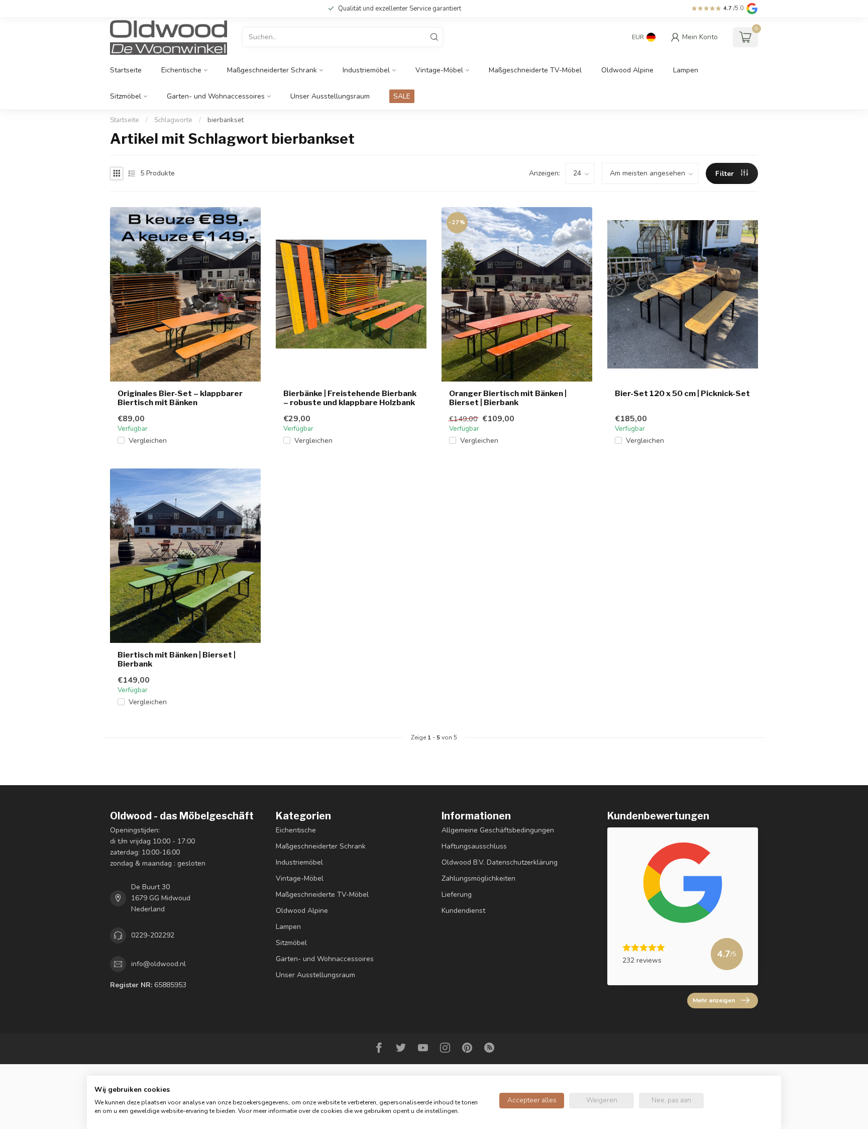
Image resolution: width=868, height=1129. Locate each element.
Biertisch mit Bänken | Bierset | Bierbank (177, 659)
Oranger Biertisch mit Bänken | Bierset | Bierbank (508, 398)
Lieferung (457, 894)
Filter (725, 173)
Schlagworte (173, 120)
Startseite (126, 70)
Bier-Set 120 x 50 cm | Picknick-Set (682, 393)
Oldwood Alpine (627, 70)
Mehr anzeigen (714, 1000)
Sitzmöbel (125, 96)
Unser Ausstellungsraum (330, 96)
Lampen (685, 70)
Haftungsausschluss (474, 846)
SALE (401, 96)
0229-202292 (152, 935)
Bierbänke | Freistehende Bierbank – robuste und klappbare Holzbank (349, 398)
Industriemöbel (366, 70)
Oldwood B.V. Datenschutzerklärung (500, 862)
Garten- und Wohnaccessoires (216, 96)
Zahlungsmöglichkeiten (478, 878)
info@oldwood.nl (158, 964)
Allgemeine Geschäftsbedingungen (498, 830)
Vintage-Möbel (439, 70)
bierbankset (225, 120)
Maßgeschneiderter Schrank (272, 70)
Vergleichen (148, 440)
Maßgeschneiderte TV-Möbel (535, 70)
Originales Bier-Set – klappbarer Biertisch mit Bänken (180, 398)
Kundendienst (463, 910)
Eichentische (181, 70)
